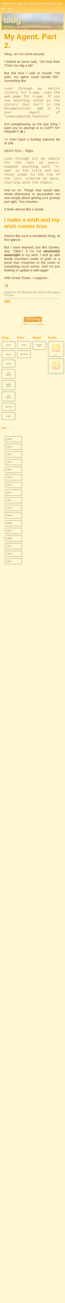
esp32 (51, 3)
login (8, 416)
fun (26, 3)
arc (20, 3)
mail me (8, 407)
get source (9, 396)
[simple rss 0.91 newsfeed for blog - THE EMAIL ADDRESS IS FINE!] (56, 348)
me (10, 8)
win (4, 8)
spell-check (8, 385)
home (5, 3)
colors (8, 364)
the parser (8, 374)
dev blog (24, 354)
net (59, 3)
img (33, 3)
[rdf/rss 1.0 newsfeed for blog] (56, 365)
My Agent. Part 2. (39, 345)
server (41, 3)
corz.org (32, 324)
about (8, 354)
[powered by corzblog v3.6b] (32, 319)
